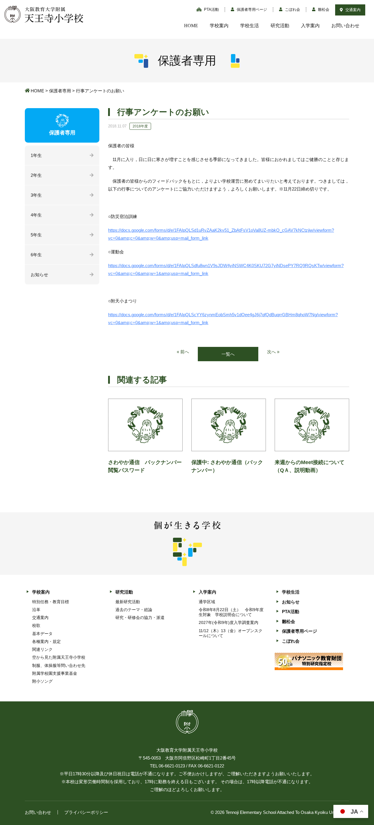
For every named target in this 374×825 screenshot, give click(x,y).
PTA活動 (211, 9)
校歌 (36, 625)
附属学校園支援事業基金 (54, 673)
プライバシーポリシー (86, 812)
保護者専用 (60, 90)
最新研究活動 (127, 601)
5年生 (36, 234)
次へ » (273, 351)
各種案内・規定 (46, 641)
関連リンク (42, 649)
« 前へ (183, 351)
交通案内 (352, 10)
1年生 (36, 155)
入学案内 (310, 25)
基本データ (42, 633)
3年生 (36, 195)
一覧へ (228, 354)
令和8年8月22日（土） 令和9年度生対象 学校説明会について (231, 612)
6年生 (36, 254)
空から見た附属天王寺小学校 (58, 657)
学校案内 (219, 25)
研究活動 (280, 25)
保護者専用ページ (251, 9)
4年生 (36, 214)
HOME (191, 25)
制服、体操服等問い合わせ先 (58, 665)
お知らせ (39, 274)
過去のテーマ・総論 (133, 609)
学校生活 (249, 25)
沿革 (36, 609)
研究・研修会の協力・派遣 (140, 617)
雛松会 (323, 9)
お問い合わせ (345, 25)
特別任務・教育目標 (50, 601)
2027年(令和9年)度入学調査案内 (228, 622)
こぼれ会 (292, 9)
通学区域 (207, 601)
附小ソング (42, 681)
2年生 (36, 175)
